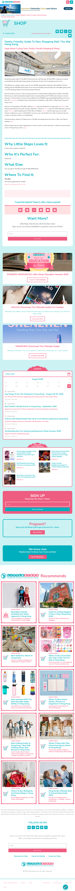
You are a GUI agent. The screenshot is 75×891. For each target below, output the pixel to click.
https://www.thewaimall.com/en (15, 184)
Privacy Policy (68, 883)
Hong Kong (10, 15)
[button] (57, 31)
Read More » (20, 459)
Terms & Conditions (57, 883)
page (24, 128)
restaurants (13, 100)
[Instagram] (46, 827)
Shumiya (11, 111)
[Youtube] (37, 827)
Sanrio (46, 109)
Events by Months (38, 856)
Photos (5, 887)
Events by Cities (55, 856)
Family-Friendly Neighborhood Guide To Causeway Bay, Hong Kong (60, 465)
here (11, 121)
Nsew (35, 106)
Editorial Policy (46, 883)
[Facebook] (29, 827)
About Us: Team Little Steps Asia (10, 883)
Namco (44, 111)
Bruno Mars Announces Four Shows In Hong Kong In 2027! (26, 476)
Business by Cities (21, 856)
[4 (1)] (37, 8)
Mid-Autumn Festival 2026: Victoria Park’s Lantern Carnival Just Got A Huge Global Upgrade (60, 454)
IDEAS (63, 106)
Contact (30, 883)
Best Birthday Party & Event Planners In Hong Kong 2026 (26, 464)
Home (3, 15)
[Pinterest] (41, 827)
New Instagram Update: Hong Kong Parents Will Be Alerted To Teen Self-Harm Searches (26, 454)
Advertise (23, 883)
